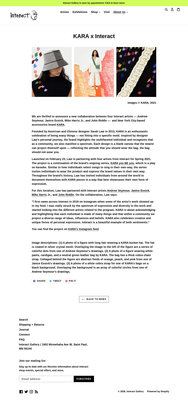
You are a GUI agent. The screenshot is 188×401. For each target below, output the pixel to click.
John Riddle (66, 194)
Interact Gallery (135, 391)
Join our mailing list (32, 360)
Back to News (96, 299)
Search (23, 319)
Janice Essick (140, 190)
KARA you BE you (122, 163)
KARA (60, 124)
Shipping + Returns (31, 324)
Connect (24, 334)
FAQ (22, 339)
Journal (24, 329)
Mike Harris (39, 194)
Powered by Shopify (158, 391)
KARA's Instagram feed (83, 229)
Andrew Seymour (118, 190)
